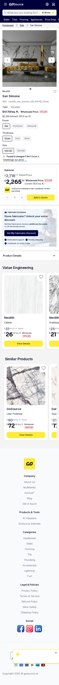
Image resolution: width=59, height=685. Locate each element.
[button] (55, 91)
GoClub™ (29, 492)
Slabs (29, 543)
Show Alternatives (35, 629)
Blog (29, 498)
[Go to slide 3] (30, 89)
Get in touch (30, 503)
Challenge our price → (15, 159)
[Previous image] (7, 60)
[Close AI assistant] (56, 614)
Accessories (29, 565)
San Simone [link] (36, 25)
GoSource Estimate (29, 523)
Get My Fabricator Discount (21, 233)
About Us (29, 482)
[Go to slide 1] (26, 88)
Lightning (29, 570)
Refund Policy (29, 601)
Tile (30, 554)
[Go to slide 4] (32, 88)
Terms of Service (29, 596)
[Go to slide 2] (28, 88)
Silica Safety (30, 606)
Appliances (29, 538)
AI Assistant (29, 518)
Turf (29, 576)
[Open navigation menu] (5, 4)
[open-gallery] (29, 58)
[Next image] (51, 60)
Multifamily (29, 487)
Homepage (8, 25)
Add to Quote (41, 197)
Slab (22, 25)
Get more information (35, 646)
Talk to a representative (36, 637)
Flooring (29, 549)
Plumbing (29, 559)
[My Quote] (54, 4)
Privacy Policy (29, 590)
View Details (23, 343)
